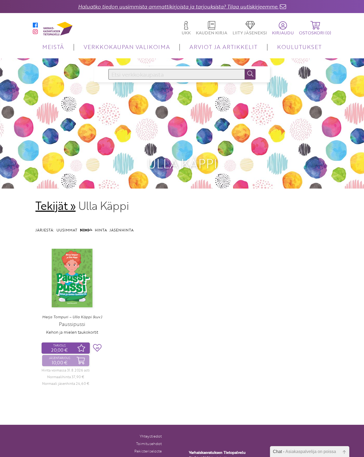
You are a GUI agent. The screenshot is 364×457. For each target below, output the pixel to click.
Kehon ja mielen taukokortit (72, 332)
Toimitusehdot (149, 443)
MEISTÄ (53, 47)
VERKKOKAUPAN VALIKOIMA (127, 47)
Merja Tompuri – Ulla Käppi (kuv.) (72, 317)
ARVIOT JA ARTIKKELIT (223, 47)
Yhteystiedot (151, 436)
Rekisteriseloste (148, 451)
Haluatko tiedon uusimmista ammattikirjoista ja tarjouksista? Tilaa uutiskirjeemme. (178, 6)
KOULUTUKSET (299, 47)
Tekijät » (55, 205)
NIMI (84, 230)
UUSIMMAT (66, 230)
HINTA (101, 230)
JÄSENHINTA (122, 230)
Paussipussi (72, 324)
